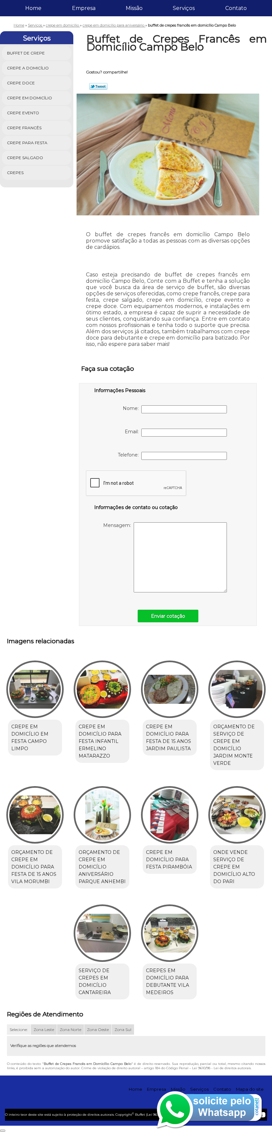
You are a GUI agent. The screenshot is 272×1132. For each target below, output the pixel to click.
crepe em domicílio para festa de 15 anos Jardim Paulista (168, 738)
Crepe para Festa (27, 142)
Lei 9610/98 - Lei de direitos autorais (221, 1068)
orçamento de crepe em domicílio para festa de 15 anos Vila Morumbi (33, 866)
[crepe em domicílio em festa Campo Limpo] (35, 686)
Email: (133, 432)
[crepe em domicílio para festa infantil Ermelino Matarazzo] (102, 686)
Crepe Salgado (25, 157)
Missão (134, 8)
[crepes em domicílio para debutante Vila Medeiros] (169, 930)
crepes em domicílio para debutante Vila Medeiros (167, 981)
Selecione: (19, 1029)
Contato (236, 8)
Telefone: (129, 455)
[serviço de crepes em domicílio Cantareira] (102, 930)
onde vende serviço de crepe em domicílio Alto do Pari (234, 866)
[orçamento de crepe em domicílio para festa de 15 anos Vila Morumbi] (35, 812)
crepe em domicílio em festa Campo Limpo (29, 738)
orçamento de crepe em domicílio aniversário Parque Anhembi (102, 866)
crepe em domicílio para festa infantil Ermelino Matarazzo (100, 741)
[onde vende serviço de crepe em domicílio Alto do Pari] (237, 812)
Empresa (84, 8)
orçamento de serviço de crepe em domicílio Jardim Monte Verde (234, 745)
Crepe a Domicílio (28, 67)
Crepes (15, 172)
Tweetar (98, 86)
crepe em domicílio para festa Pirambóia (169, 859)
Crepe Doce (21, 82)
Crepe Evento (23, 112)
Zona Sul (122, 1029)
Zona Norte (70, 1029)
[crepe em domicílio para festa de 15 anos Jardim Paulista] (169, 686)
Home (33, 8)
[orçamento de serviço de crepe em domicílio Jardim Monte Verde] (237, 686)
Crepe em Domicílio (29, 97)
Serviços (184, 8)
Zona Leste (44, 1029)
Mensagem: (118, 525)
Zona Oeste (98, 1029)
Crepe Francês (24, 127)
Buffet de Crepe (26, 53)
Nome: (132, 408)
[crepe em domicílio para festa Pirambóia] (169, 812)
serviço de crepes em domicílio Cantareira (95, 981)
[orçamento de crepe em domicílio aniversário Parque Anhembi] (102, 812)
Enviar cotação (168, 616)
